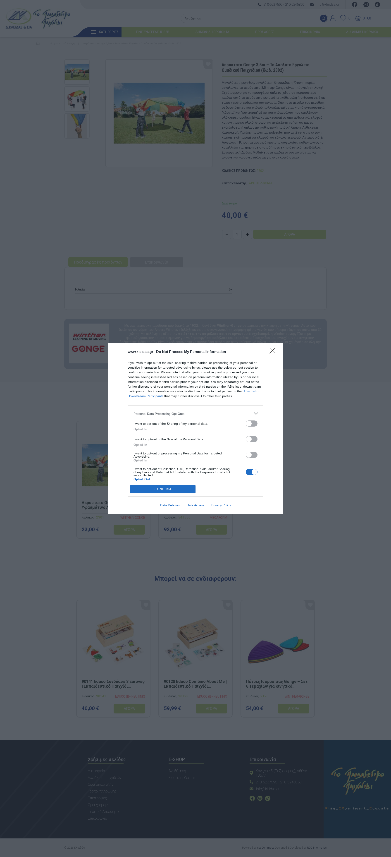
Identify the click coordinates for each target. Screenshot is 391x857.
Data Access (195, 505)
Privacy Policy (221, 505)
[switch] (251, 423)
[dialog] (195, 428)
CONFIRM (163, 489)
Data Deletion (170, 505)
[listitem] (195, 413)
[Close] (273, 352)
